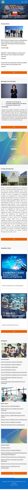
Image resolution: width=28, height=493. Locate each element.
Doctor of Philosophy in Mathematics (9, 367)
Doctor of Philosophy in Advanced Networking (11, 362)
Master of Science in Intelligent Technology (11, 422)
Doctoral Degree (5, 359)
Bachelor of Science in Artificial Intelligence (11, 450)
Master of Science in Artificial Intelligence (10, 406)
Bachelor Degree (5, 445)
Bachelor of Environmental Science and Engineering (13, 457)
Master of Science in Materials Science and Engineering (14, 419)
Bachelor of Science (5, 447)
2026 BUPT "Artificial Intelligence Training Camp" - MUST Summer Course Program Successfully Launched (13, 54)
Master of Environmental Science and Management (13, 424)
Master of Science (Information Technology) (11, 412)
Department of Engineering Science (10, 325)
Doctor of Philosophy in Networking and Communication (14, 372)
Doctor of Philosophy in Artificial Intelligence (11, 364)
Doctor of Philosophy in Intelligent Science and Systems (14, 374)
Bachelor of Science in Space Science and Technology (13, 463)
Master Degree (4, 403)
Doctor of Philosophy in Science (8, 369)
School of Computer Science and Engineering (12, 285)
